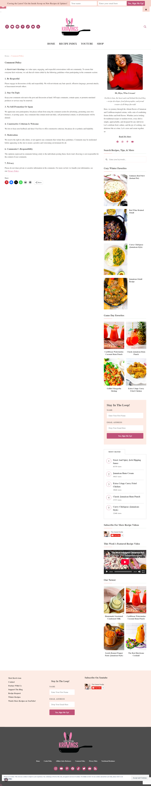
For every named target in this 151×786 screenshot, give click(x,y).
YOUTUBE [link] (87, 43)
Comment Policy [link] (80, 761)
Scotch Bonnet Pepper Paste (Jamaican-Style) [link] (114, 654)
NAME (109, 410)
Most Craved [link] (114, 452)
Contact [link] (11, 682)
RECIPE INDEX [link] (68, 43)
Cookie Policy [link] (48, 761)
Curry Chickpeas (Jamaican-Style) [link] (136, 245)
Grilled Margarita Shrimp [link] (114, 389)
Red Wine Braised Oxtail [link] (136, 211)
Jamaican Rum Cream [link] (123, 473)
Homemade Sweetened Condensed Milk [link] (114, 617)
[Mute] (139, 571)
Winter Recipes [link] (14, 697)
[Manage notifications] (6, 780)
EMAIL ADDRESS (114, 422)
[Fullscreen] (143, 571)
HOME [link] (51, 43)
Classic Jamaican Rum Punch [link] (136, 353)
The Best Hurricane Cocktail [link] (136, 654)
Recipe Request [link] (14, 693)
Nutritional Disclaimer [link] (108, 761)
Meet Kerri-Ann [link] (14, 678)
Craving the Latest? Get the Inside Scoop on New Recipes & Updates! (37, 3)
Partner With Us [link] (15, 685)
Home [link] (7, 56)
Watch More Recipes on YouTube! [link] (22, 701)
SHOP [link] (100, 43)
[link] (7, 26)
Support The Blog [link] (15, 689)
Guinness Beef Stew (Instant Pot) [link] (137, 176)
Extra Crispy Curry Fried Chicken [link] (136, 389)
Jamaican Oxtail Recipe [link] (135, 280)
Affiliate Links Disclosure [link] (63, 761)
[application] (125, 562)
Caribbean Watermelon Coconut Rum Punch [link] (114, 353)
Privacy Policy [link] (13, 171)
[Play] (107, 571)
